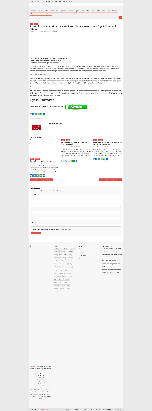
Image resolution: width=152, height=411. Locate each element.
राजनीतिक (61, 279)
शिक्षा (109, 11)
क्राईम (83, 11)
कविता (47, 11)
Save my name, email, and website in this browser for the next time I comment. (52, 229)
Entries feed (81, 252)
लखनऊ (55, 282)
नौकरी (88, 11)
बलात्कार (38, 119)
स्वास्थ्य (39, 14)
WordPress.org (82, 259)
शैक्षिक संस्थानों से (57, 285)
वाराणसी (65, 282)
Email (33, 216)
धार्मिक (98, 11)
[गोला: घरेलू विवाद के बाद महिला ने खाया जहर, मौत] (44, 147)
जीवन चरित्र (64, 261)
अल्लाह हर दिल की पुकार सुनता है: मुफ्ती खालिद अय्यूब (111, 265)
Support (86, 409)
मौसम (55, 279)
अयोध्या (72, 248)
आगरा (31, 24)
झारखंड (70, 261)
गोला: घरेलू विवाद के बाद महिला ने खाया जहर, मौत (42, 161)
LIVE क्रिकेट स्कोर (47, 14)
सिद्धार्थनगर (62, 289)
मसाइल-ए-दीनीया (57, 276)
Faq (96, 409)
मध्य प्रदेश (69, 273)
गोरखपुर (68, 140)
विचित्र (103, 11)
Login (56, 1)
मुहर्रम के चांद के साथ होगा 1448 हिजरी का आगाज (111, 260)
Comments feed (82, 255)
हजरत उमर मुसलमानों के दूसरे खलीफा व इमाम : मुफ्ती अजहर (112, 256)
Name (34, 210)
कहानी (93, 11)
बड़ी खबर (56, 270)
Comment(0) (55, 31)
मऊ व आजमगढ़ (62, 273)
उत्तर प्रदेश (41, 11)
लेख (60, 282)
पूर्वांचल (77, 11)
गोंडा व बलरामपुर (57, 258)
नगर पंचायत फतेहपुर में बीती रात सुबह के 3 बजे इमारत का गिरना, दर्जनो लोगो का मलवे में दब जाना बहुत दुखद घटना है (111, 180)
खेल (57, 11)
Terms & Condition (107, 409)
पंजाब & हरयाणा (62, 267)
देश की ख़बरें (71, 11)
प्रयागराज (100, 140)
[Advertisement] (76, 45)
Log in (80, 248)
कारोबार (52, 11)
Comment (34, 194)
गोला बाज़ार (37, 158)
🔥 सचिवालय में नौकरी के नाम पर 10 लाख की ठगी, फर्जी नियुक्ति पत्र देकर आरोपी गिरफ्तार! (112, 250)
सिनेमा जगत (114, 11)
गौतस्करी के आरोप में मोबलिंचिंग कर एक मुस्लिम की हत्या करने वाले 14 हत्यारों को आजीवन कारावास (111, 271)
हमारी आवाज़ (33, 11)
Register (65, 1)
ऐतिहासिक (70, 251)
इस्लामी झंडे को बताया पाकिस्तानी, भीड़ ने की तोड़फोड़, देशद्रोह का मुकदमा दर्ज (74, 143)
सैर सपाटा (33, 14)
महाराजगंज (65, 276)
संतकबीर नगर (66, 285)
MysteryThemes (45, 409)
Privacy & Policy (69, 409)
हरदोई (55, 292)
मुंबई (71, 276)
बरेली (61, 270)
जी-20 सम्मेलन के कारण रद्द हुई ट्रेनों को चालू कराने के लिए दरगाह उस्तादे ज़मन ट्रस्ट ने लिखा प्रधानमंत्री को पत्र (42, 180)
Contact (45, 1)
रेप (41, 119)
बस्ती (66, 270)
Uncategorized (57, 248)
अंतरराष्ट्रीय (66, 248)
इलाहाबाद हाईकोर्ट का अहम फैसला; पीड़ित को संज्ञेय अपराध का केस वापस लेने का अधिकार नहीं (107, 143)
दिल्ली (55, 264)
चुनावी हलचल (63, 11)
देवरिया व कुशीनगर (62, 264)
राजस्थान (67, 279)
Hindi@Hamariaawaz (45, 31)
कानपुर (60, 255)
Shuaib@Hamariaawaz (75, 146)
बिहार (55, 273)
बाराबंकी (70, 270)
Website (34, 223)
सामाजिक (56, 289)
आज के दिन (56, 251)
